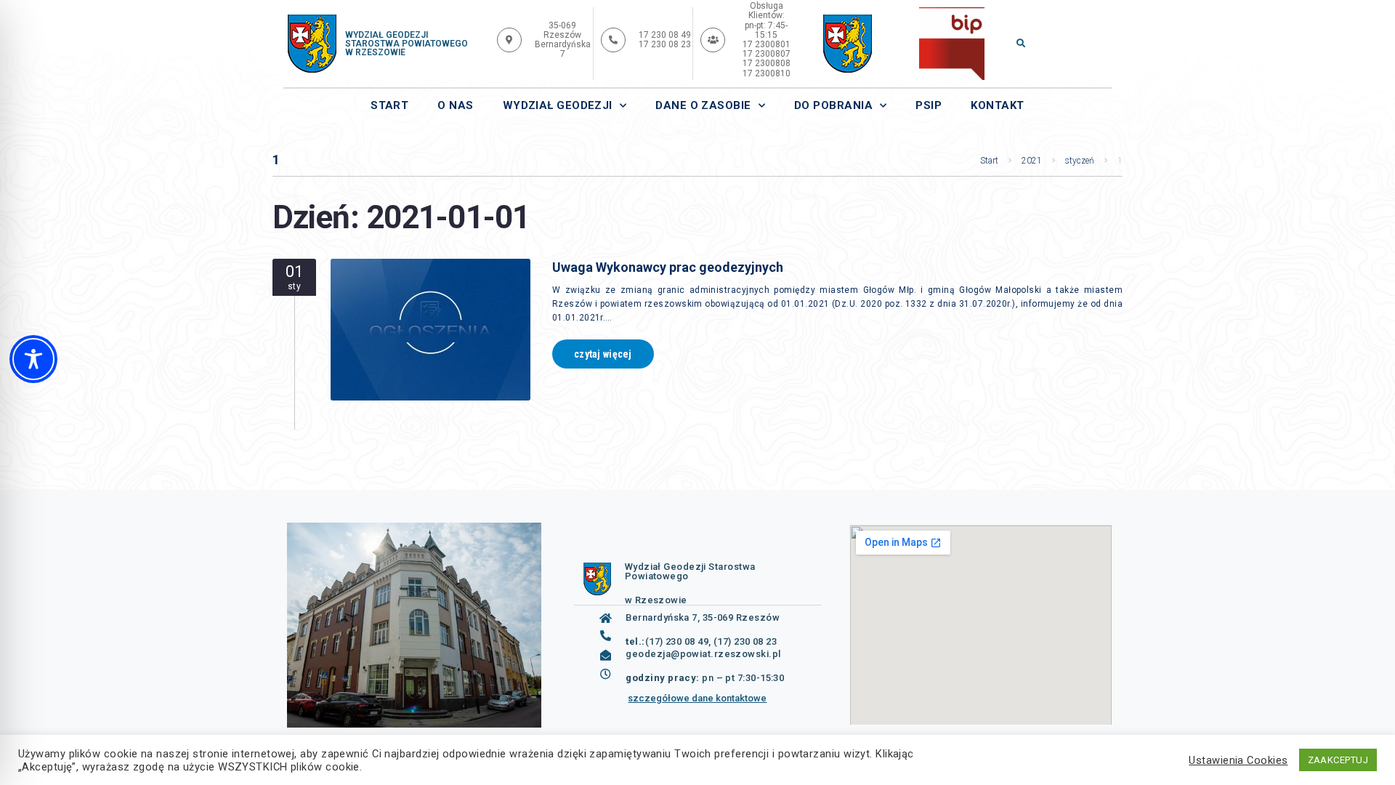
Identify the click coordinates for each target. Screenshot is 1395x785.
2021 (1032, 161)
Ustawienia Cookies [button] (1238, 760)
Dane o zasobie (703, 105)
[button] (1021, 41)
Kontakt (997, 105)
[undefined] (848, 44)
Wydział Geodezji (557, 105)
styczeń (1079, 161)
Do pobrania (833, 105)
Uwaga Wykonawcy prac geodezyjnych (667, 267)
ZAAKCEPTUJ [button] (1338, 759)
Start (389, 105)
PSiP (928, 105)
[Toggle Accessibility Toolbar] (33, 359)
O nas (455, 105)
